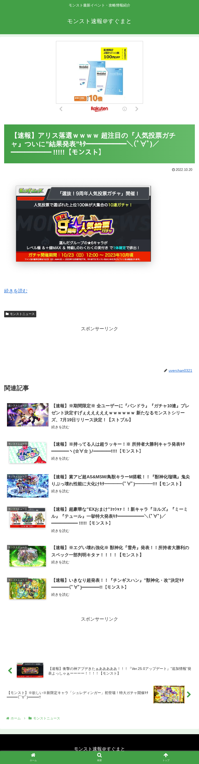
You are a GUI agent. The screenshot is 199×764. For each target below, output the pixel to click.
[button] (183, 547)
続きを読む (15, 290)
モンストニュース (22, 314)
